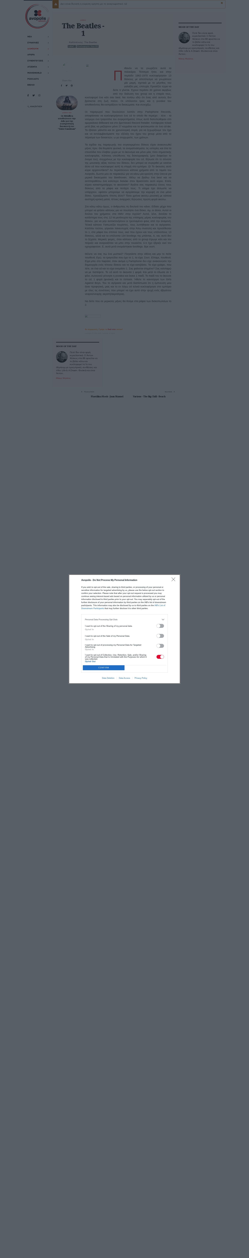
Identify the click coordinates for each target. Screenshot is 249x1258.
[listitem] (124, 619)
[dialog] (124, 629)
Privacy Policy (141, 678)
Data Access (124, 678)
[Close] (174, 580)
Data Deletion (108, 678)
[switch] (160, 626)
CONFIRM (103, 668)
